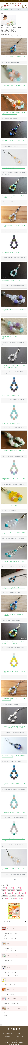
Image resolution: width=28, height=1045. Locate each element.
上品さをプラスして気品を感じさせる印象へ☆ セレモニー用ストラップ (13, 366)
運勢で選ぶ (6, 9)
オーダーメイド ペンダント (11, 975)
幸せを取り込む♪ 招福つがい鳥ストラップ (13, 168)
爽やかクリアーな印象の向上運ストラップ (13, 561)
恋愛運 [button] (4, 887)
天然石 (12, 994)
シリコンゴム (13, 1013)
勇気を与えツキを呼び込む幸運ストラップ (13, 588)
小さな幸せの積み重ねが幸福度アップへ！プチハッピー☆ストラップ (13, 113)
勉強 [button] (24, 893)
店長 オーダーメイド (9, 936)
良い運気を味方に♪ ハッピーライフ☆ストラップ (13, 225)
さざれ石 (6, 994)
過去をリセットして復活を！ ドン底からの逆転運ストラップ (14, 196)
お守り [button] (17, 893)
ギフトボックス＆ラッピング (11, 1003)
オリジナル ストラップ (10, 948)
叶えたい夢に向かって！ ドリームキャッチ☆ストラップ (14, 309)
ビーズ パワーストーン (10, 984)
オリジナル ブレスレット (10, 933)
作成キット (7, 1015)
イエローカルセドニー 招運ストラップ (12, 505)
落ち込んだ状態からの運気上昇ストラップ (13, 252)
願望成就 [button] (5, 895)
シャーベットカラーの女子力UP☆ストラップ (13, 451)
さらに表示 (13, 880)
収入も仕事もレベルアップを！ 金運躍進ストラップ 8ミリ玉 (14, 756)
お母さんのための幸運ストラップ (11, 423)
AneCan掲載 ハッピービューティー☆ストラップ (13, 479)
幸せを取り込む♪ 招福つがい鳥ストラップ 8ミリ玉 (14, 869)
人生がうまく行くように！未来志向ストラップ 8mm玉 (13, 615)
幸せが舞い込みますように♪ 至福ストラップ (13, 85)
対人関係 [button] (13, 895)
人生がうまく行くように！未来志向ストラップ (13, 57)
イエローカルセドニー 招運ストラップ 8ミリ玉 (13, 671)
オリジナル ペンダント (10, 972)
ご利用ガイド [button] (20, 1033)
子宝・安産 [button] (13, 898)
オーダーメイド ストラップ (11, 950)
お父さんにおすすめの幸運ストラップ (12, 395)
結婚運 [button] (11, 887)
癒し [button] (21, 898)
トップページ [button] (20, 1036)
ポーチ (5, 1013)
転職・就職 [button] (11, 890)
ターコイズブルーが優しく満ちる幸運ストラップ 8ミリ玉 (13, 839)
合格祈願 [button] (21, 895)
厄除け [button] (10, 893)
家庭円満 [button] (5, 898)
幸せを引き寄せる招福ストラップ (11, 280)
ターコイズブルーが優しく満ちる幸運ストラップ (13, 533)
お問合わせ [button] (8, 1036)
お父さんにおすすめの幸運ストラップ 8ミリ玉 (13, 784)
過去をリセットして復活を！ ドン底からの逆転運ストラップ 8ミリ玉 (14, 642)
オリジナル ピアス (9, 960)
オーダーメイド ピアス (10, 963)
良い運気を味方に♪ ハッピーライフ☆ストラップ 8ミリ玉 (13, 699)
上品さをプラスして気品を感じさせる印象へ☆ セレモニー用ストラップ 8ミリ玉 (13, 727)
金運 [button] (4, 890)
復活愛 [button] (18, 887)
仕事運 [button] (19, 890)
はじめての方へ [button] (7, 1033)
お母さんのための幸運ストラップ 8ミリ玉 (13, 812)
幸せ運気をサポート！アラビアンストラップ (13, 141)
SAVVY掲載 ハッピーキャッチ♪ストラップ (13, 337)
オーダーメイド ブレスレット (12, 938)
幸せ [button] (4, 893)
